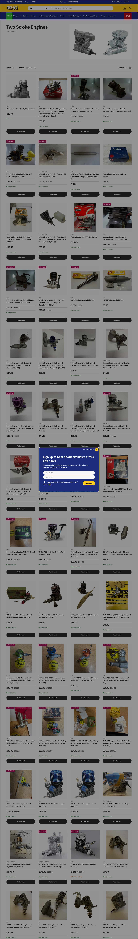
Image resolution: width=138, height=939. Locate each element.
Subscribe (88, 483)
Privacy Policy (48, 485)
